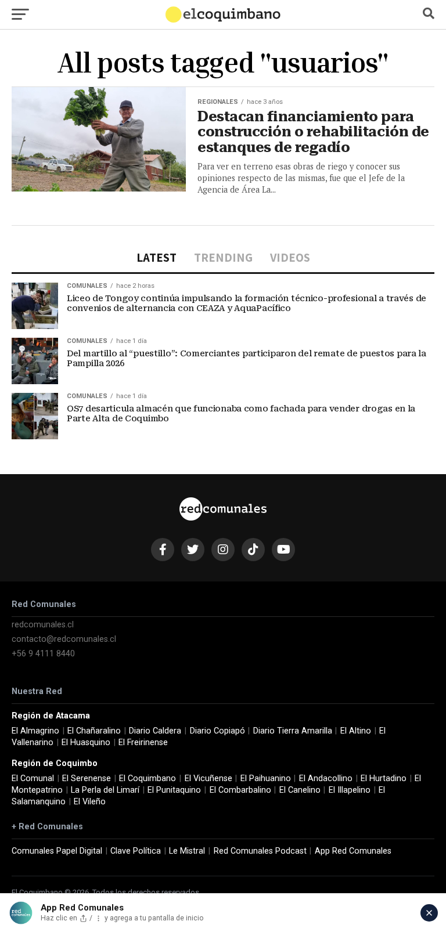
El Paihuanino (265, 778)
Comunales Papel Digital (57, 851)
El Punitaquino (174, 790)
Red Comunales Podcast (260, 851)
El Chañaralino (94, 731)
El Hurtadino (384, 778)
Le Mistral (187, 851)
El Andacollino (326, 778)
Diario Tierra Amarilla (292, 731)
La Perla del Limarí (105, 790)
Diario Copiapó (217, 731)
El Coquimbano (147, 778)
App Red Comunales (353, 851)
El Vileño (90, 802)
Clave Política (135, 851)
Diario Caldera (155, 731)
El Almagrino (35, 731)
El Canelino (300, 790)
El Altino (355, 731)
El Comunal (33, 778)
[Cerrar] (429, 913)
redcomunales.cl (43, 625)
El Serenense (86, 778)
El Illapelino (350, 790)
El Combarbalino (240, 790)
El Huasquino (86, 742)
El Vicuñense (208, 778)
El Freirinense (143, 742)
